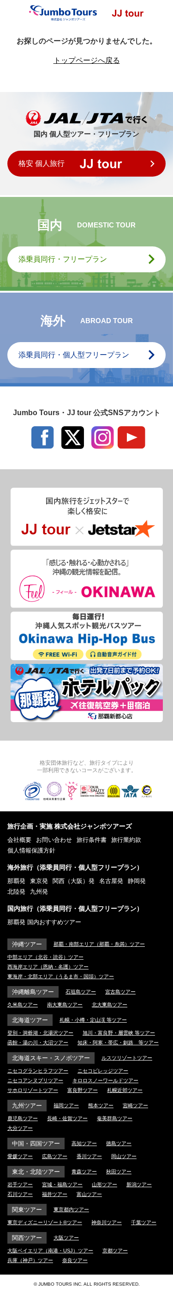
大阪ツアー (66, 1237)
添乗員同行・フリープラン (62, 259)
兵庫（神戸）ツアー (30, 1260)
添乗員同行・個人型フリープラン (73, 355)
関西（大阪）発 (74, 880)
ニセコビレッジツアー (103, 1070)
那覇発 (16, 880)
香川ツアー (89, 1156)
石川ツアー (20, 1194)
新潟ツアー (139, 1184)
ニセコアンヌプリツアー (35, 1080)
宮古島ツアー (120, 991)
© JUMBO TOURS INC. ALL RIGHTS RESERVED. (87, 1284)
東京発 (39, 880)
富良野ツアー (82, 1090)
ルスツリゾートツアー (126, 1058)
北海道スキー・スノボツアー (51, 1058)
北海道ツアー (30, 1020)
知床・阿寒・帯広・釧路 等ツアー (118, 1042)
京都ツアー (115, 1250)
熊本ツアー (100, 1105)
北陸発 (16, 891)
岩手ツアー (20, 1184)
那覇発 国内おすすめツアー (44, 922)
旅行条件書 (92, 839)
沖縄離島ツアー (33, 991)
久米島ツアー (22, 1004)
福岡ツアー (66, 1105)
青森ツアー (84, 1171)
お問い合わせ (54, 839)
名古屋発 (111, 880)
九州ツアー (27, 1105)
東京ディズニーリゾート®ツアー (44, 1222)
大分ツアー (20, 1128)
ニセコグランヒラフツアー (37, 1070)
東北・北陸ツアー (36, 1171)
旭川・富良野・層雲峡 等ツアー (119, 1033)
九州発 (39, 891)
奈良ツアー (75, 1260)
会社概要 (19, 839)
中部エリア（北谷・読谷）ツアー (45, 957)
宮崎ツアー (135, 1105)
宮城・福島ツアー (62, 1184)
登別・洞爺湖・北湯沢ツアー (40, 1033)
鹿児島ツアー (22, 1118)
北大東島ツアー (109, 1004)
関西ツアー (27, 1237)
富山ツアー (89, 1194)
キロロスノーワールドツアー (105, 1080)
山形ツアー (104, 1184)
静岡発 (137, 880)
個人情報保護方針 (31, 850)
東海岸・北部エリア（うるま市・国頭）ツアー (60, 976)
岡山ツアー (124, 1156)
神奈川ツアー (106, 1222)
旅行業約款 (126, 839)
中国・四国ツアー (36, 1143)
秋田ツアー (118, 1171)
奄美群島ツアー (114, 1118)
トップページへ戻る (87, 60)
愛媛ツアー (20, 1156)
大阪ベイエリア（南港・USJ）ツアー (50, 1250)
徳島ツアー (118, 1143)
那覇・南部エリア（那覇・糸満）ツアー (99, 944)
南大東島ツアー (65, 1004)
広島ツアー (54, 1156)
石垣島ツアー (81, 991)
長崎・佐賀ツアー (67, 1118)
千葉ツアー (143, 1222)
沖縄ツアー (27, 944)
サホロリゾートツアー (32, 1090)
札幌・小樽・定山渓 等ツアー (93, 1020)
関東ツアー (27, 1209)
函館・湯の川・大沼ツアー (37, 1042)
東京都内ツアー (71, 1209)
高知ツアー (84, 1143)
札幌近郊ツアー (125, 1090)
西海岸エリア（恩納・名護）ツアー (48, 966)
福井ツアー (54, 1194)
